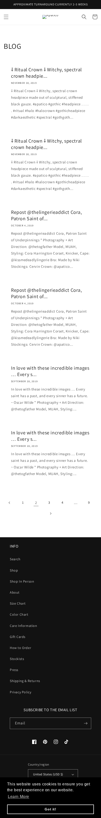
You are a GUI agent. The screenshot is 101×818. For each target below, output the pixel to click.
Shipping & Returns (25, 681)
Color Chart (19, 614)
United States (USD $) (48, 774)
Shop (14, 570)
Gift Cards (17, 637)
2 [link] (36, 502)
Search (15, 559)
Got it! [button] (50, 809)
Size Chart (18, 603)
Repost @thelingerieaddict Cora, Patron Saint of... (46, 215)
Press (14, 670)
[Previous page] (9, 502)
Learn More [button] (18, 796)
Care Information (23, 625)
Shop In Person (22, 581)
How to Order (20, 648)
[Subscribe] (85, 723)
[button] (6, 17)
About (15, 592)
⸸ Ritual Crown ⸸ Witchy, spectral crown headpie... (46, 72)
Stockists (17, 659)
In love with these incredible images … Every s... (50, 371)
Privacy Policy (20, 692)
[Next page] (50, 513)
